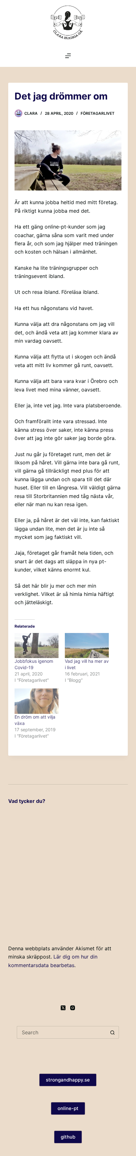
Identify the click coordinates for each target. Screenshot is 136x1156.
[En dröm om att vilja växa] (37, 701)
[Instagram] (72, 1007)
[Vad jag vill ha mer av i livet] (87, 645)
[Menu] (68, 56)
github (68, 1137)
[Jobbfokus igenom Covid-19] (37, 645)
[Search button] (112, 1032)
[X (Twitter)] (63, 1007)
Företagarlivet (97, 113)
